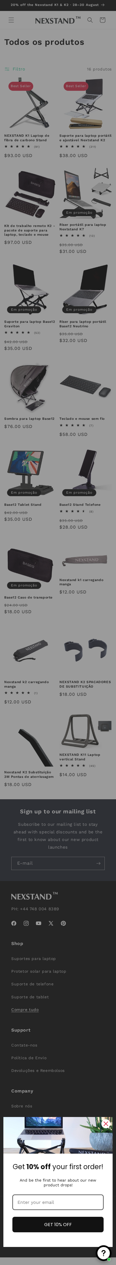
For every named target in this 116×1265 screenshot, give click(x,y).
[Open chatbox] (103, 1253)
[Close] (106, 1124)
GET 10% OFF (58, 1224)
